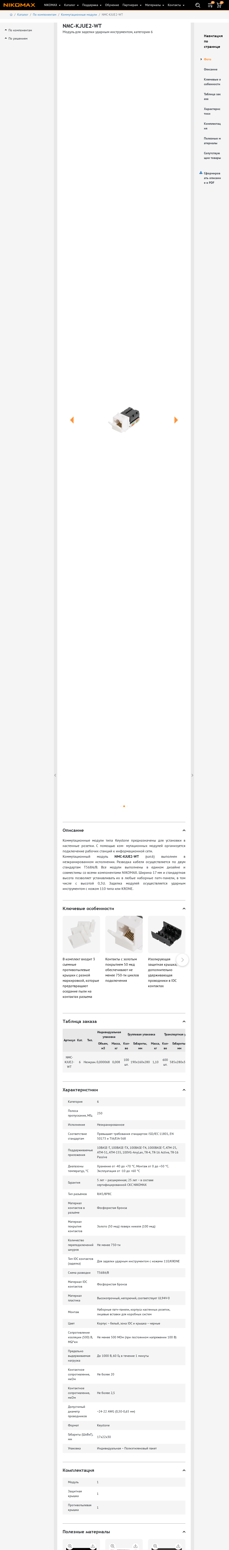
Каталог (70, 5)
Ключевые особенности (212, 81)
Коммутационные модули (79, 15)
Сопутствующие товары (212, 155)
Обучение (112, 5)
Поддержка (90, 5)
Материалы (153, 5)
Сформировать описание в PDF (212, 178)
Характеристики (212, 111)
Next (182, 960)
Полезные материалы (212, 140)
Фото (207, 59)
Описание (210, 69)
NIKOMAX (51, 5)
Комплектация (212, 126)
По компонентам (44, 15)
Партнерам (131, 5)
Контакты (175, 5)
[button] (72, 425)
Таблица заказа (212, 96)
